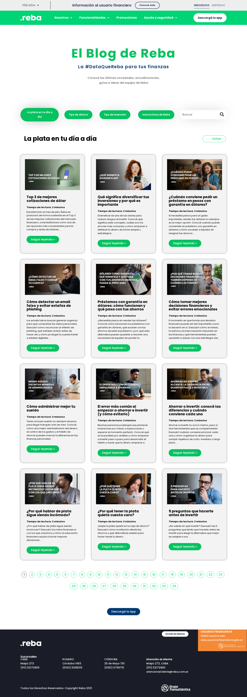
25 (85, 585)
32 (155, 585)
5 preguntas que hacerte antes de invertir (191, 513)
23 (221, 574)
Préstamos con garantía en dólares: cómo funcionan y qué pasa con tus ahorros (122, 305)
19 (182, 574)
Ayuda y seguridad (158, 18)
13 (126, 574)
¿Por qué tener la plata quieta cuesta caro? (118, 513)
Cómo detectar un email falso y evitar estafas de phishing (49, 305)
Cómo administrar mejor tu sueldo (51, 408)
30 (135, 585)
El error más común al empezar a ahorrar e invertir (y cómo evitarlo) (123, 410)
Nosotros (61, 18)
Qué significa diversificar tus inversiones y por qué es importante (123, 201)
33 (165, 585)
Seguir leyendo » (43, 239)
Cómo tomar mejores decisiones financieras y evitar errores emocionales (193, 305)
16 (154, 574)
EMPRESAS (218, 5)
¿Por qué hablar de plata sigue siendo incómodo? (49, 513)
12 (117, 574)
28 (115, 585)
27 (105, 585)
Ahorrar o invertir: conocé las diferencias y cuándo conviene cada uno (195, 410)
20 (192, 574)
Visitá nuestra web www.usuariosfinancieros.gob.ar (222, 636)
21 (201, 574)
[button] (147, 5)
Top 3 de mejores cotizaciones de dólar (46, 199)
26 (95, 585)
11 (109, 574)
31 (145, 585)
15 (145, 574)
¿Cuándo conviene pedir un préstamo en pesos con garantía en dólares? (193, 201)
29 (125, 585)
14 (136, 574)
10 (100, 574)
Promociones (126, 18)
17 (163, 574)
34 (175, 585)
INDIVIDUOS (201, 5)
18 (173, 574)
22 (211, 574)
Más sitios (28, 5)
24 (75, 585)
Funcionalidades (92, 18)
